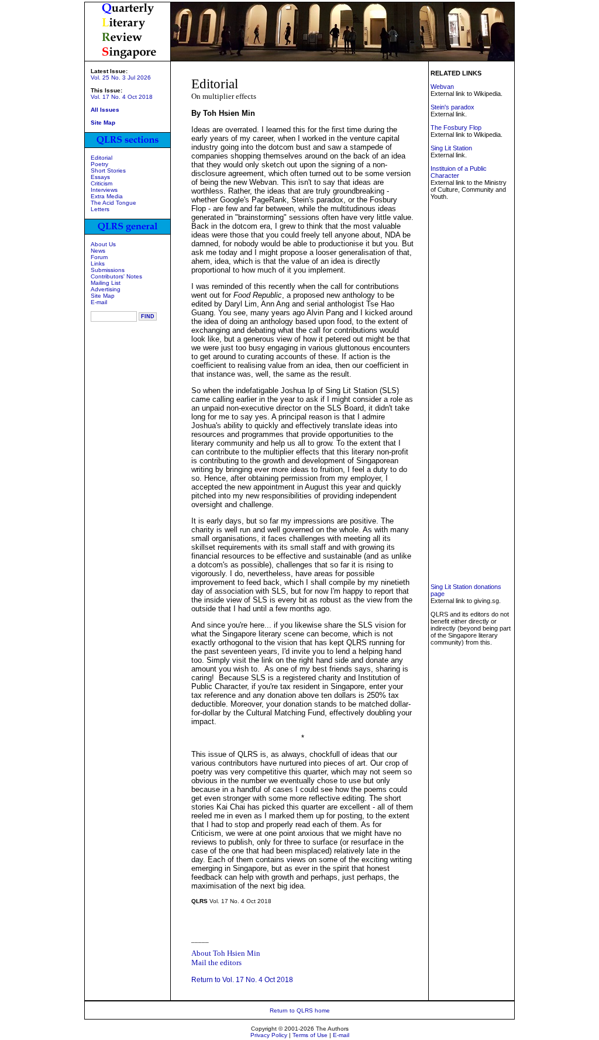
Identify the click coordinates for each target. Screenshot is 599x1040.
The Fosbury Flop (456, 127)
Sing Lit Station (451, 147)
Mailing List (106, 283)
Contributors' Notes (116, 276)
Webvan (442, 86)
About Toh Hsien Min (225, 953)
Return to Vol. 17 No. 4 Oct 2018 (242, 980)
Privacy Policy (268, 1035)
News (98, 250)
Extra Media (107, 196)
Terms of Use (310, 1035)
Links (98, 263)
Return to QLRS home (300, 1010)
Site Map (103, 295)
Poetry (99, 164)
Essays (100, 177)
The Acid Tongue (113, 202)
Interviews (104, 190)
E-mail (99, 302)
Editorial (101, 157)
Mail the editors (216, 962)
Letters (100, 209)
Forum (99, 257)
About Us (103, 244)
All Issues (105, 109)
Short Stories (108, 170)
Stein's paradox (452, 107)
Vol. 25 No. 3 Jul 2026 (121, 77)
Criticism (101, 183)
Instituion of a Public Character (459, 172)
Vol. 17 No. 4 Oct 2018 (122, 97)
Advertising (106, 289)
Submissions (108, 270)
